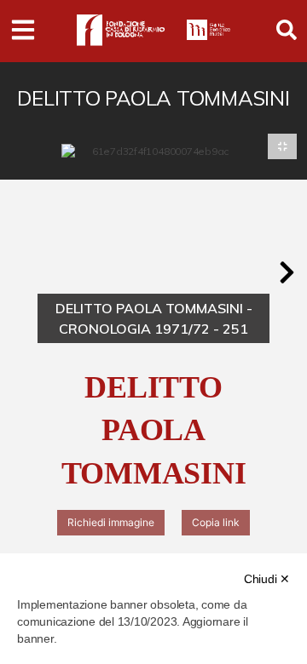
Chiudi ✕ (267, 579)
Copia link (216, 522)
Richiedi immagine (110, 522)
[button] (286, 272)
